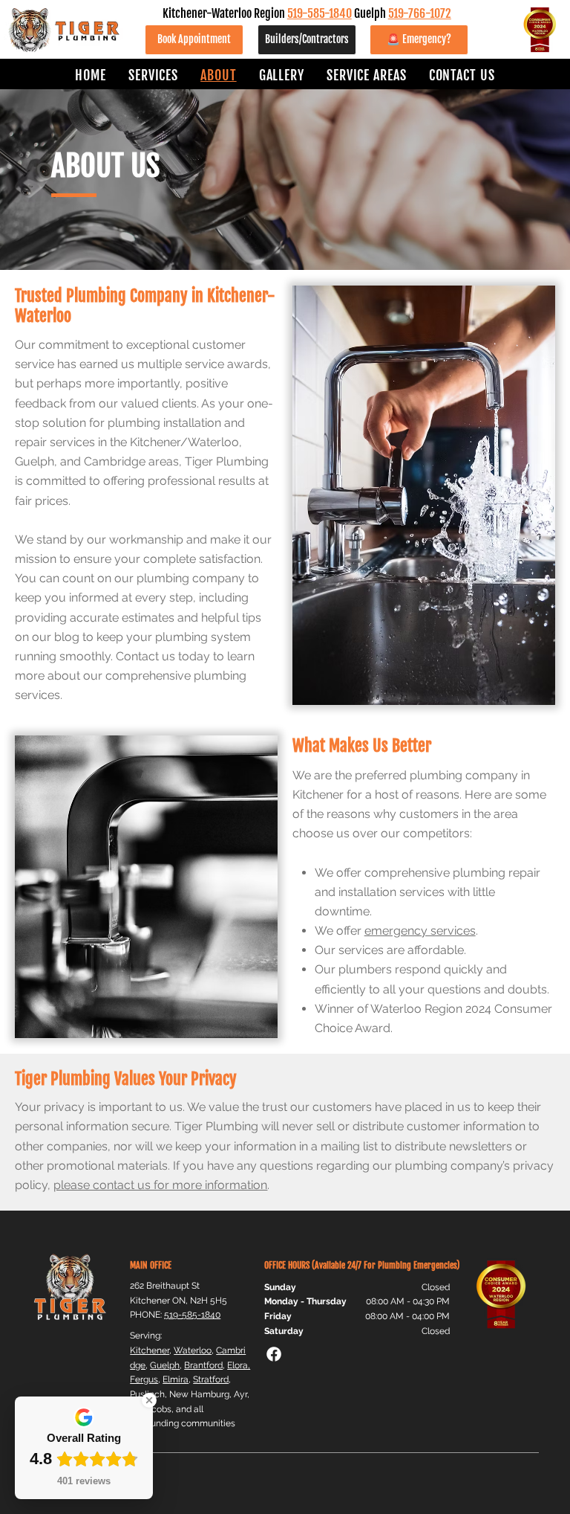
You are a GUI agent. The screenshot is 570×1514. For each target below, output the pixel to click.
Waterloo (193, 1350)
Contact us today (163, 656)
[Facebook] (274, 1354)
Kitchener (149, 1350)
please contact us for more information (160, 1185)
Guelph (165, 1364)
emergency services (420, 931)
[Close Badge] (149, 1400)
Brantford (203, 1364)
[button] (153, 75)
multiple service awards (202, 364)
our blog (55, 637)
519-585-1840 (319, 13)
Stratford (211, 1379)
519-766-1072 (419, 13)
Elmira (176, 1379)
